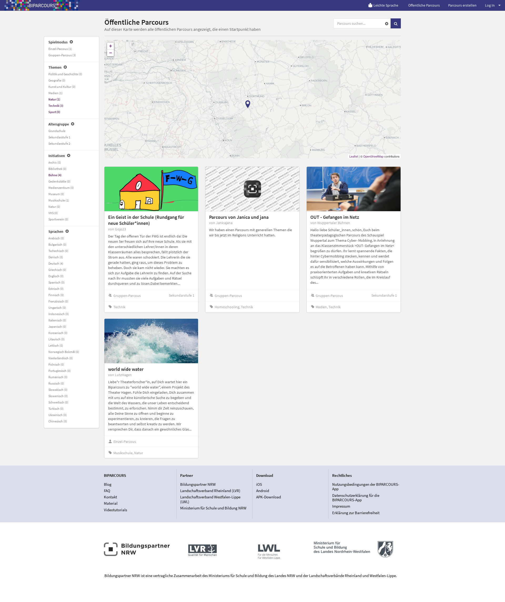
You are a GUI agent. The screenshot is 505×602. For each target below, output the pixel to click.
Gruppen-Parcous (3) (62, 55)
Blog (108, 484)
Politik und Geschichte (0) (65, 74)
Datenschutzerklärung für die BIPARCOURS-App (355, 498)
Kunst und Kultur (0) (61, 87)
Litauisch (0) (56, 339)
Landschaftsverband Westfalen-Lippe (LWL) (210, 499)
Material (111, 503)
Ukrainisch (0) (57, 415)
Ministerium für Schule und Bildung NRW (213, 507)
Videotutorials (115, 509)
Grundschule (56, 131)
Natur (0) (54, 207)
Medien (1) (55, 93)
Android (262, 490)
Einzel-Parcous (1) (60, 49)
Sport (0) (54, 112)
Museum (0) (56, 194)
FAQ (107, 490)
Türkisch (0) (56, 409)
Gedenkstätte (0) (59, 181)
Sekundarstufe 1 (59, 137)
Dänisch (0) (55, 257)
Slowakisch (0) (58, 390)
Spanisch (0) (56, 282)
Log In (490, 5)
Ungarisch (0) (57, 308)
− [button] (110, 52)
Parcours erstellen (462, 5)
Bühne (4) (55, 175)
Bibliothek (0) (57, 169)
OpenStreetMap (373, 156)
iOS (259, 484)
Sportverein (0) (58, 219)
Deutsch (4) (55, 263)
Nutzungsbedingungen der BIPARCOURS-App (365, 487)
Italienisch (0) (57, 320)
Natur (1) (54, 99)
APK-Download (268, 496)
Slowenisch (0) (58, 396)
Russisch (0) (56, 383)
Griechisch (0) (57, 270)
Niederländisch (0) (60, 358)
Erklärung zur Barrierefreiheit (356, 512)
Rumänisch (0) (58, 377)
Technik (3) (55, 106)
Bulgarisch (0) (57, 244)
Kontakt (110, 496)
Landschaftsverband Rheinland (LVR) (210, 490)
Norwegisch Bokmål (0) (63, 352)
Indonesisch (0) (58, 314)
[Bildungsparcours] (42, 5)
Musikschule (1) (58, 200)
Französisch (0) (58, 301)
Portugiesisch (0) (59, 371)
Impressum (341, 506)
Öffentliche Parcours (424, 5)
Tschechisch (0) (58, 251)
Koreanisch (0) (58, 333)
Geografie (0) (56, 80)
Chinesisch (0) (57, 421)
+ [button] (110, 46)
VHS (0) (53, 213)
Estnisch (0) (56, 289)
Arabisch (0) (56, 238)
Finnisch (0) (56, 295)
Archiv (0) (54, 162)
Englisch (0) (56, 276)
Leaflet (353, 156)
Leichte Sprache (385, 5)
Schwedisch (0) (58, 402)
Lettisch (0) (55, 345)
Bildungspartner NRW (198, 484)
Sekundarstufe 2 (59, 143)
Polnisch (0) (56, 364)
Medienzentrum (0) (61, 188)
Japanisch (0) (57, 326)
